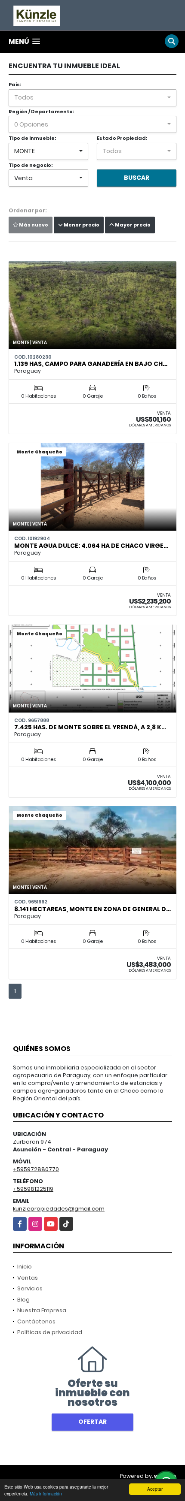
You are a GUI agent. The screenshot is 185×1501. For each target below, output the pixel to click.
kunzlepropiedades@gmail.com (59, 1209)
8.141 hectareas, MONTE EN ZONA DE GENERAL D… (92, 909)
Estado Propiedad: (122, 138)
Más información (46, 1493)
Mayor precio (132, 224)
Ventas (27, 1278)
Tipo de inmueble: (32, 138)
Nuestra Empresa (41, 1310)
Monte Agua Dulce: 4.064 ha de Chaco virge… (91, 545)
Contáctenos (36, 1321)
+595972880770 (36, 1169)
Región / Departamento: (41, 111)
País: (15, 84)
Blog (23, 1300)
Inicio (24, 1266)
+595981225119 (33, 1189)
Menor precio (81, 224)
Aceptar (155, 1489)
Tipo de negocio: (30, 165)
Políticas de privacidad (49, 1332)
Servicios (30, 1288)
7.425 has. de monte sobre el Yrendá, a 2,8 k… (90, 727)
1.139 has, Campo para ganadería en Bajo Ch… (90, 363)
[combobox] (92, 97)
